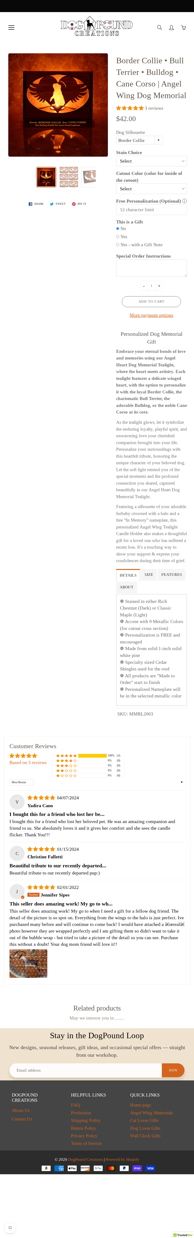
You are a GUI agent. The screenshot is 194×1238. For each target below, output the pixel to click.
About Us (21, 1110)
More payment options (151, 315)
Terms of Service (86, 1143)
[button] (130, 108)
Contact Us (22, 1119)
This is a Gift (129, 221)
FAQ (75, 1105)
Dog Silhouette (130, 132)
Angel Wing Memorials (151, 1113)
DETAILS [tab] (128, 575)
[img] (41, 797)
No (123, 228)
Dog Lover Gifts (145, 1128)
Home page (140, 1105)
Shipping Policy (86, 1120)
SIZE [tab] (149, 575)
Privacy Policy (84, 1135)
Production (81, 1113)
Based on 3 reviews (28, 762)
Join (173, 1070)
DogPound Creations (85, 1159)
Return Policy (83, 1128)
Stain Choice (129, 152)
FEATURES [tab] (171, 575)
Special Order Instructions (143, 256)
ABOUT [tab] (126, 587)
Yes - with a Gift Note (141, 244)
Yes (123, 236)
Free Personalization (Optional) (148, 201)
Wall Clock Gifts (145, 1135)
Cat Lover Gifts (144, 1120)
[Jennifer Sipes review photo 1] (28, 963)
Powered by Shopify (122, 1159)
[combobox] (139, 140)
